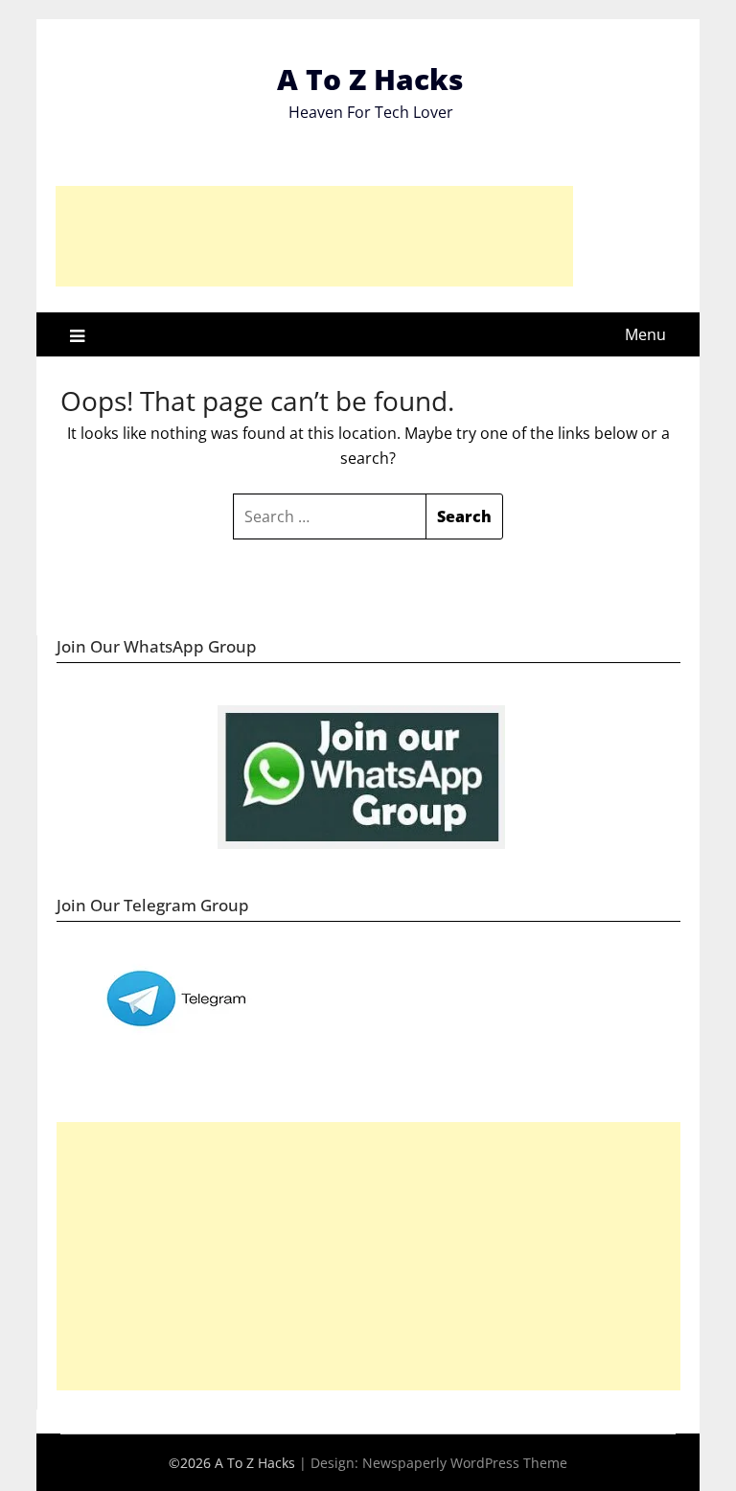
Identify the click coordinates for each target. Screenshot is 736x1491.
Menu (645, 334)
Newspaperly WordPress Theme (464, 1463)
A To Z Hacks (370, 79)
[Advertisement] (314, 236)
